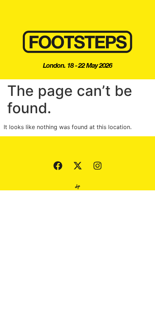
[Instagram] (97, 165)
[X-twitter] (77, 165)
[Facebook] (58, 165)
